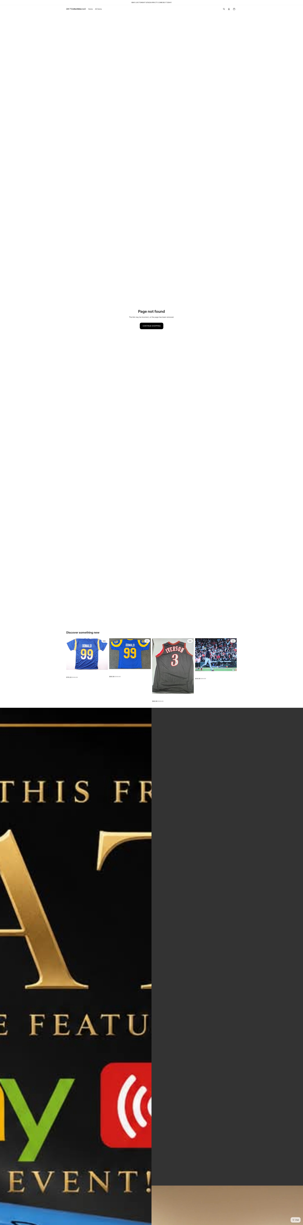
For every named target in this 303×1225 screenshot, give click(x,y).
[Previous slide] (155, 666)
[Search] (224, 9)
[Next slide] (190, 666)
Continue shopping (151, 326)
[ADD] (104, 666)
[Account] (229, 9)
